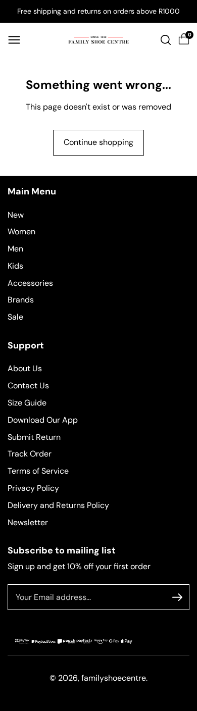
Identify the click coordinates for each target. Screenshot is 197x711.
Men (15, 248)
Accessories (30, 283)
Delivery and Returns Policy (58, 505)
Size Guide (27, 402)
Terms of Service (38, 471)
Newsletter (28, 522)
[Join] (177, 597)
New (16, 215)
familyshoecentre (113, 678)
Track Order (30, 453)
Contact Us (28, 385)
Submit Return (34, 437)
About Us (25, 368)
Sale (15, 317)
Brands (21, 299)
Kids (15, 266)
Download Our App (43, 420)
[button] (14, 40)
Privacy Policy (33, 488)
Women (21, 231)
